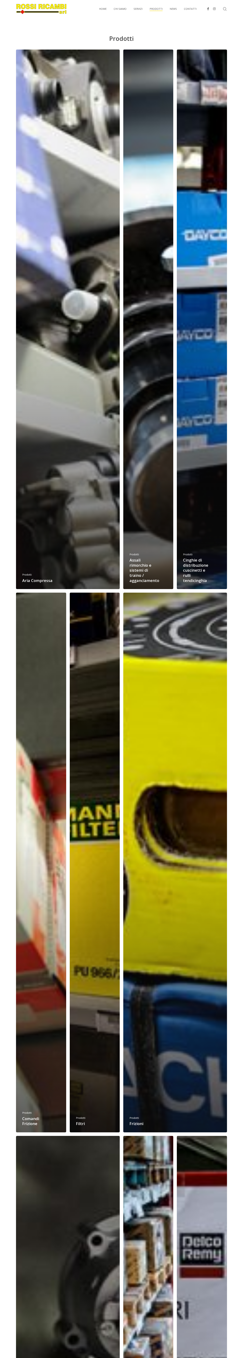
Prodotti (27, 574)
